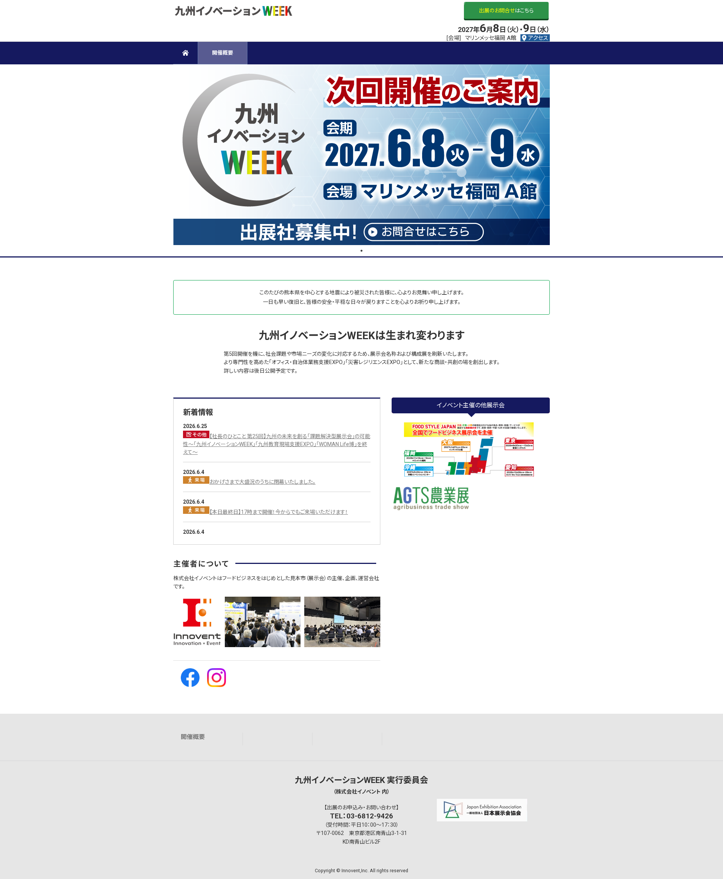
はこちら (506, 11)
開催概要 (193, 736)
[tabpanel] (361, 154)
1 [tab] (361, 250)
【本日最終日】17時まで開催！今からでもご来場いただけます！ (278, 512)
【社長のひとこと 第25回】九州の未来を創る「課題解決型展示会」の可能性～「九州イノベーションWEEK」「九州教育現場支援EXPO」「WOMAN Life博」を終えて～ (276, 444)
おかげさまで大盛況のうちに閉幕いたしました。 (262, 482)
